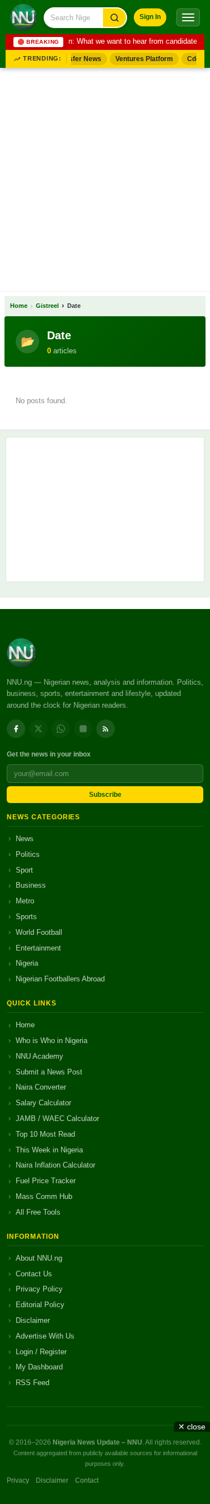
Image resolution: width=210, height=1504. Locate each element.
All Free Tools (38, 1212)
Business (31, 885)
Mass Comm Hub (44, 1196)
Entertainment (38, 948)
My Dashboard (39, 1367)
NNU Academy (39, 1056)
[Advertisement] (105, 177)
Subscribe (105, 795)
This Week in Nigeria (49, 1150)
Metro (25, 901)
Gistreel (47, 305)
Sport (24, 870)
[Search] (114, 17)
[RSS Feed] (105, 728)
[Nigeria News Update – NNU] (23, 17)
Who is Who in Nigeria (51, 1040)
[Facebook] (16, 728)
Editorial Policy (40, 1304)
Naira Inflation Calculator (55, 1165)
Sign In (150, 17)
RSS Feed (32, 1382)
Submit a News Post (49, 1072)
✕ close (192, 1426)
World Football (39, 932)
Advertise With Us (45, 1336)
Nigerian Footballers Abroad (60, 979)
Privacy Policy (39, 1289)
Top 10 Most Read (45, 1134)
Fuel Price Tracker (46, 1181)
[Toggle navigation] (188, 17)
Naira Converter (41, 1087)
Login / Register (41, 1352)
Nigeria (27, 963)
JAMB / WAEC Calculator (57, 1118)
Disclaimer (33, 1320)
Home (18, 305)
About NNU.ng (39, 1258)
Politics (28, 854)
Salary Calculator (43, 1103)
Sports (26, 916)
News (25, 838)
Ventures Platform (142, 59)
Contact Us (34, 1274)
